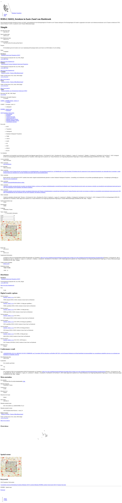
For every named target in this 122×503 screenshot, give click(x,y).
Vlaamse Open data (10, 116)
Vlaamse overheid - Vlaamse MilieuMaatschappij (12, 73)
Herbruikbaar (9, 114)
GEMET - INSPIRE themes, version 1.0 (10, 100)
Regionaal (8, 110)
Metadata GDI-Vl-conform (12, 119)
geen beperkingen (7, 164)
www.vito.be (3, 94)
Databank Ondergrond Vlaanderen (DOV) (10, 55)
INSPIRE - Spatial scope (6, 109)
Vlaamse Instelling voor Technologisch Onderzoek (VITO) (14, 90)
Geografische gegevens (11, 121)
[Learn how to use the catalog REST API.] (3, 501)
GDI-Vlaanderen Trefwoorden (7, 112)
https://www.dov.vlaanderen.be (7, 61)
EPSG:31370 (6, 263)
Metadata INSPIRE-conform (12, 120)
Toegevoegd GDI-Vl (11, 118)
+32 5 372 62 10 (4, 76)
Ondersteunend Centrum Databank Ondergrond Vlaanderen (14, 64)
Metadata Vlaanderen (16, 13)
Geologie (8, 102)
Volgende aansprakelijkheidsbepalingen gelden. (13, 182)
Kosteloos (8, 115)
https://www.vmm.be (5, 79)
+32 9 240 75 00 (4, 59)
